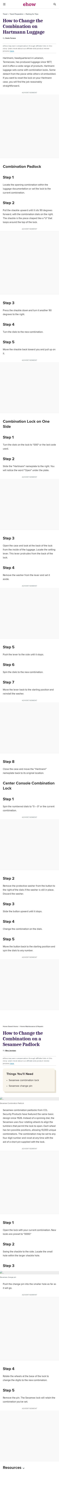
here (12, 51)
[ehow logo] (29, 4)
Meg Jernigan (10, 1050)
